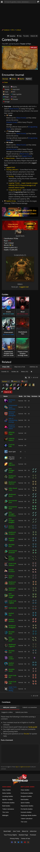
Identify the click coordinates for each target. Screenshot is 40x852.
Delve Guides (6, 793)
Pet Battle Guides (27, 809)
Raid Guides (6, 806)
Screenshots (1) (20, 255)
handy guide (32, 727)
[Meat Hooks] (14, 109)
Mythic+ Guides (7, 799)
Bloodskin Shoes (12, 632)
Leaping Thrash (14, 183)
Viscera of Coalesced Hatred (12, 426)
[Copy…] (25, 377)
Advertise (33, 831)
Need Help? (7, 831)
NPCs (13, 30)
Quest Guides (25, 803)
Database (7, 30)
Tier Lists (5, 812)
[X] (15, 842)
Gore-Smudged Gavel (11, 639)
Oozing (11, 176)
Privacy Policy (14, 838)
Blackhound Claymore (12, 483)
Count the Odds (12, 445)
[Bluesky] (18, 842)
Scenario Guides (26, 812)
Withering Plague (11, 433)
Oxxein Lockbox (11, 658)
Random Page (23, 835)
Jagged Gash (10, 167)
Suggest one (23, 287)
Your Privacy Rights (10, 835)
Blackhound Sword (12, 495)
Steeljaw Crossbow (12, 570)
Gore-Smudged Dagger (11, 595)
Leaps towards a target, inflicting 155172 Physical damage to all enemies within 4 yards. (23, 185)
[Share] (38, 2)
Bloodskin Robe (12, 545)
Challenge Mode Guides (28, 815)
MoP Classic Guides (27, 787)
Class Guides (6, 790)
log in (17, 766)
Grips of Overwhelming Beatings (13, 420)
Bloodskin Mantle (12, 670)
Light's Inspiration (12, 464)
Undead (18, 30)
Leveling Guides (7, 796)
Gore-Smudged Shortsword (12, 514)
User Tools (16, 831)
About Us (25, 831)
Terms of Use (25, 838)
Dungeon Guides (26, 796)
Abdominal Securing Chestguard (12, 413)
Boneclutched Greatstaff (13, 551)
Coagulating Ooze (15, 190)
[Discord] (12, 842)
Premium (33, 835)
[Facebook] (21, 842)
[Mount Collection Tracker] (20, 212)
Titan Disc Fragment (12, 458)
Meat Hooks (10, 158)
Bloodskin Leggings (12, 539)
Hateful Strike (11, 201)
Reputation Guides (27, 806)
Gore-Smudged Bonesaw (11, 558)
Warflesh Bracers (11, 664)
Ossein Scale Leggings (12, 602)
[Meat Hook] (24, 154)
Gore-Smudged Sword (11, 470)
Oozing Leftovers (12, 170)
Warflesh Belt (13, 608)
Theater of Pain (25, 44)
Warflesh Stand (11, 577)
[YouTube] (25, 842)
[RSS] (28, 842)
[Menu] (2, 2)
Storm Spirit (12, 452)
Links (27, 36)
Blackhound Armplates (12, 533)
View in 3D (34, 36)
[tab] (6, 366)
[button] (26, 61)
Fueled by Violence (11, 439)
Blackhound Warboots (12, 589)
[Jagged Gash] (27, 156)
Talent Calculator (8, 809)
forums (26, 734)
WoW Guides (6, 787)
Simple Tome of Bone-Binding (13, 688)
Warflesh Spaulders (11, 620)
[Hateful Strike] (11, 122)
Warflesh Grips (11, 614)
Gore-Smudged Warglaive (11, 520)
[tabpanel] (20, 536)
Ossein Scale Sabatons (12, 564)
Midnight (5, 815)
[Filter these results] (29, 377)
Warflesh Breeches (11, 527)
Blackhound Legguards (12, 645)
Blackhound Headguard (12, 626)
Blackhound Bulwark (12, 477)
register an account (25, 766)
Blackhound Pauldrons (12, 583)
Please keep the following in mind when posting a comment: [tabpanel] (19, 742)
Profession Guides (8, 803)
